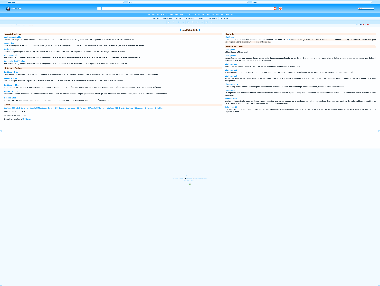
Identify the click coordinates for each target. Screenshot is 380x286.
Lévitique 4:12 (231, 70)
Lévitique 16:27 (231, 90)
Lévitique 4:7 (230, 56)
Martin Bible (9, 43)
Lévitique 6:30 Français (77, 108)
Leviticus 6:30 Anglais (134, 108)
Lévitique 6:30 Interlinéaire (14, 108)
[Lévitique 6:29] (2, 135)
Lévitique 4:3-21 (11, 72)
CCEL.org (27, 119)
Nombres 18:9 (231, 99)
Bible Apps (149, 108)
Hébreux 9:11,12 (11, 91)
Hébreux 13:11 (10, 98)
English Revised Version (14, 61)
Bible (12, 25)
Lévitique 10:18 (10, 78)
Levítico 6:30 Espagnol (57, 108)
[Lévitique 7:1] (377, 135)
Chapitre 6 (24, 25)
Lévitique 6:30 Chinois (116, 108)
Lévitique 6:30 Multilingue (37, 108)
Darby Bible (9, 49)
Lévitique (17, 25)
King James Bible (11, 55)
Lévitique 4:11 (231, 64)
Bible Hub (159, 108)
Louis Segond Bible (12, 37)
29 (227, 39)
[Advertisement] (190, 136)
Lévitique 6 (229, 37)
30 (289, 39)
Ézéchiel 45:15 (231, 107)
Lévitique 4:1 (230, 50)
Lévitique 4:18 (231, 76)
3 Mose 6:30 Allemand (96, 108)
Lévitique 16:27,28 (11, 85)
